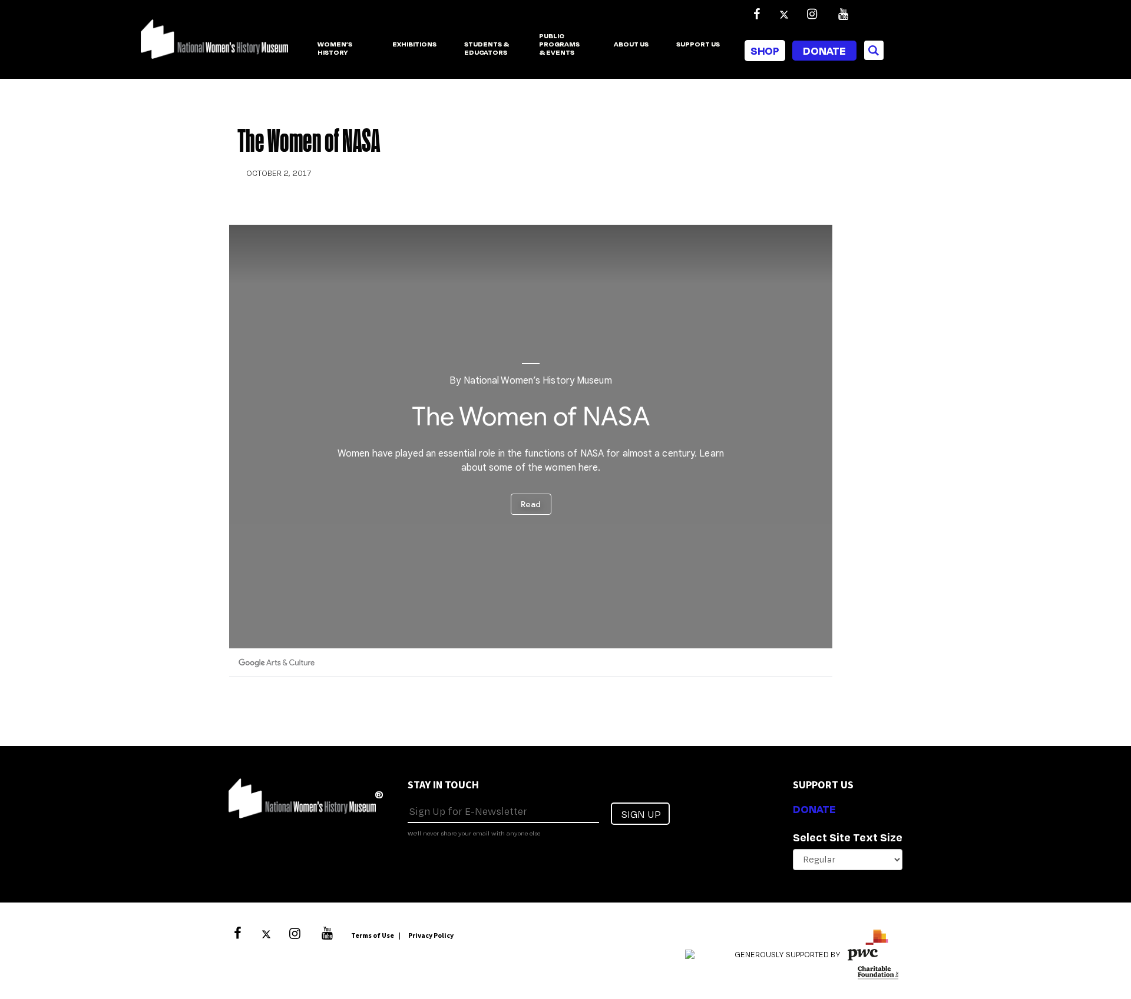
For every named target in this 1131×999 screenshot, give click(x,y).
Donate (824, 50)
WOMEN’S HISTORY (335, 48)
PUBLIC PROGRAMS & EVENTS (559, 45)
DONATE (814, 809)
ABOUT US (631, 44)
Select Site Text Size (847, 837)
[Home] (214, 45)
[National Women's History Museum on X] (784, 14)
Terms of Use (372, 935)
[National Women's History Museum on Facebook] (756, 14)
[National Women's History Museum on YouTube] (843, 14)
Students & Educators (486, 48)
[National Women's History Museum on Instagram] (811, 14)
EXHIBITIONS (414, 44)
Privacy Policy (431, 935)
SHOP (764, 50)
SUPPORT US (698, 44)
